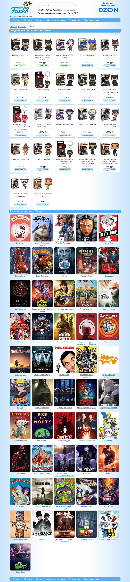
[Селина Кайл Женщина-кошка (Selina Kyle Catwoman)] (65, 158)
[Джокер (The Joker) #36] (87, 123)
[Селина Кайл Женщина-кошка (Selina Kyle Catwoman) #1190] (87, 158)
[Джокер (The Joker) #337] (65, 123)
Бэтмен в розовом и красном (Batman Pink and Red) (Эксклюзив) (20, 127)
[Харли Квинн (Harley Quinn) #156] (20, 192)
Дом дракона (20, 309)
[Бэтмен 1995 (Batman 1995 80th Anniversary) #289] (109, 88)
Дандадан (108, 276)
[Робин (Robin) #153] (42, 158)
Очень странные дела (86, 408)
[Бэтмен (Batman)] (42, 88)
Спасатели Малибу (42, 473)
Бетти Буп (108, 243)
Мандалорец (20, 375)
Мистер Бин (64, 375)
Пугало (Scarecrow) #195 (20, 159)
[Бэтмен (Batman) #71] (87, 88)
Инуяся (20, 342)
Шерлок (42, 539)
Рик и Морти (42, 441)
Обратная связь (91, 20)
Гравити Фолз (86, 276)
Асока (86, 243)
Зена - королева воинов (64, 309)
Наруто (20, 408)
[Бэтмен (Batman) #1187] (65, 88)
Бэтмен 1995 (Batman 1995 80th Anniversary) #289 (110, 92)
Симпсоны (108, 441)
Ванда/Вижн (20, 276)
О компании (74, 20)
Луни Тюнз (108, 342)
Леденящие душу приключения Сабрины (86, 343)
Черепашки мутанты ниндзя (64, 507)
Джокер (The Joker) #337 (65, 124)
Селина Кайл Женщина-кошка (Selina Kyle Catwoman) (65, 161)
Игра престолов (108, 309)
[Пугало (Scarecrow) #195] (20, 158)
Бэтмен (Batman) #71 (87, 90)
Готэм (64, 276)
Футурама (20, 506)
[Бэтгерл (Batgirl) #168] (20, 88)
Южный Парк (86, 539)
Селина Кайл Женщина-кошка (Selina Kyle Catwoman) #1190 (87, 161)
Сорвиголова (20, 473)
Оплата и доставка (56, 20)
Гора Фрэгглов (42, 276)
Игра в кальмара (86, 309)
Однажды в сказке (64, 408)
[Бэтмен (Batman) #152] (20, 54)
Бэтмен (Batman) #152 (20, 55)
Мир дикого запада (42, 375)
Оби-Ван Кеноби (42, 408)
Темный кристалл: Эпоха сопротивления (64, 474)
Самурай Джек (64, 441)
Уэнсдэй (86, 473)
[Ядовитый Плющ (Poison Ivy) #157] (42, 192)
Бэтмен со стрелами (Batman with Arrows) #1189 (42, 57)
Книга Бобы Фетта (64, 342)
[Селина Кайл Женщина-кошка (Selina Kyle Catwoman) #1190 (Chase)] (109, 158)
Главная (17, 20)
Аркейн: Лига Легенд (64, 243)
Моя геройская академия (86, 376)
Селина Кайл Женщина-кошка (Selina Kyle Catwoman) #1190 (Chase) (109, 161)
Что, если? (108, 506)
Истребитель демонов (42, 342)
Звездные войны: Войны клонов (42, 310)
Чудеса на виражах (20, 539)
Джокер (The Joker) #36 (87, 124)
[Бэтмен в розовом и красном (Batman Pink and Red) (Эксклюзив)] (20, 123)
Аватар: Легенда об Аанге (42, 244)
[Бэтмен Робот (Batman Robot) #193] (42, 123)
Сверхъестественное (86, 441)
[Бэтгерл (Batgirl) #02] (87, 54)
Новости (28, 20)
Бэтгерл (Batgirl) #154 (109, 55)
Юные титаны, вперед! (108, 539)
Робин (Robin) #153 (43, 159)
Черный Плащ (86, 506)
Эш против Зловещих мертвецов (64, 540)
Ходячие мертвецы (42, 506)
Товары (39, 20)
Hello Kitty (20, 243)
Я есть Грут (20, 572)
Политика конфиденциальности (20, 16)
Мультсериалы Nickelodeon (108, 376)
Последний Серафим (109, 408)
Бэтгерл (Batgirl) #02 (87, 55)
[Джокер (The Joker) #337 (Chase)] (65, 54)
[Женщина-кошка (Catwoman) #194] (109, 123)
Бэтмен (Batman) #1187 (65, 90)
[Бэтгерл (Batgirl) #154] (109, 54)
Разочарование (20, 441)
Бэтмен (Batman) (43, 90)
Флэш (108, 473)
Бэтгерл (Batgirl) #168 (20, 90)
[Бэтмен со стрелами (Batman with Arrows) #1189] (42, 54)
